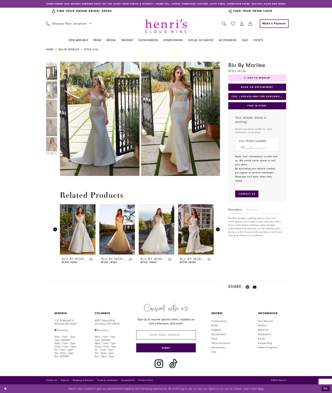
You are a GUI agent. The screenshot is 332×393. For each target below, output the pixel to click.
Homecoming (219, 321)
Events (261, 338)
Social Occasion (221, 343)
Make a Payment (267, 347)
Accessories (218, 347)
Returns (65, 380)
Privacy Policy (146, 380)
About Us (263, 330)
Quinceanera (219, 334)
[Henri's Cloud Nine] (166, 26)
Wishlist (262, 325)
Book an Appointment (257, 87)
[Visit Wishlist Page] (233, 23)
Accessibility (128, 380)
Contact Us (51, 380)
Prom (214, 338)
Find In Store (257, 105)
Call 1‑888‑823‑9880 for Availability (257, 96)
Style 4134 (91, 49)
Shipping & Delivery (83, 380)
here (260, 388)
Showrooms (264, 334)
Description (235, 209)
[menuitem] (69, 23)
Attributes (252, 209)
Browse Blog (265, 343)
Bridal (215, 325)
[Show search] (224, 23)
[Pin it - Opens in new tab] (248, 286)
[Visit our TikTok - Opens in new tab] (173, 363)
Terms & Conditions (107, 380)
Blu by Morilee (69, 49)
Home (50, 49)
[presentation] (77, 229)
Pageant (216, 330)
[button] (242, 23)
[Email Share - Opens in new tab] (255, 286)
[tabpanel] (98, 119)
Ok (326, 388)
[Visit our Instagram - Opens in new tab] (159, 363)
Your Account (265, 321)
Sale (214, 352)
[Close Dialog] (5, 388)
